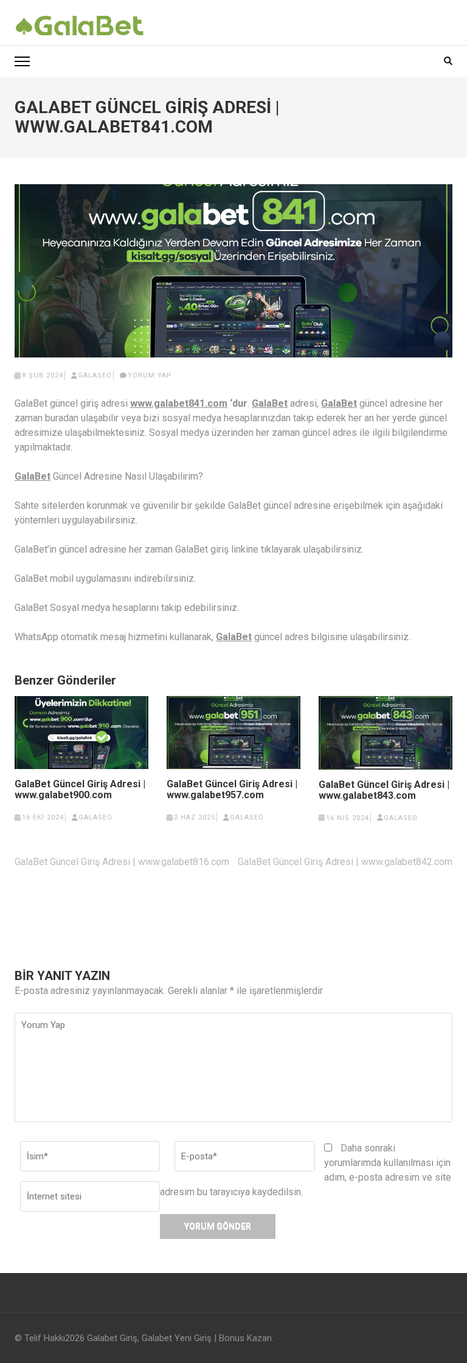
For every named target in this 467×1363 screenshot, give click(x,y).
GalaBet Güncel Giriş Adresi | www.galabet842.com (345, 862)
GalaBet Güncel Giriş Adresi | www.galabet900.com (80, 790)
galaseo (95, 375)
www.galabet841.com (178, 403)
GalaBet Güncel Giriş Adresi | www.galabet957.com (232, 790)
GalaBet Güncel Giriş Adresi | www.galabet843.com (384, 790)
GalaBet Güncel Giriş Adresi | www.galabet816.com (122, 862)
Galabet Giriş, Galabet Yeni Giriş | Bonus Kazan (179, 1338)
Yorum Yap (150, 375)
